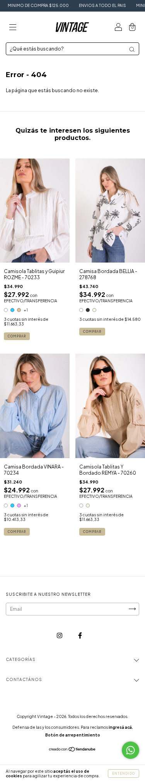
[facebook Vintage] (80, 635)
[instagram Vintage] (60, 635)
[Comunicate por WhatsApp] (130, 750)
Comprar (17, 336)
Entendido (123, 773)
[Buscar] (131, 49)
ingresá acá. (121, 727)
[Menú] (13, 28)
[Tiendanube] (72, 750)
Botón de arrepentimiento (72, 735)
